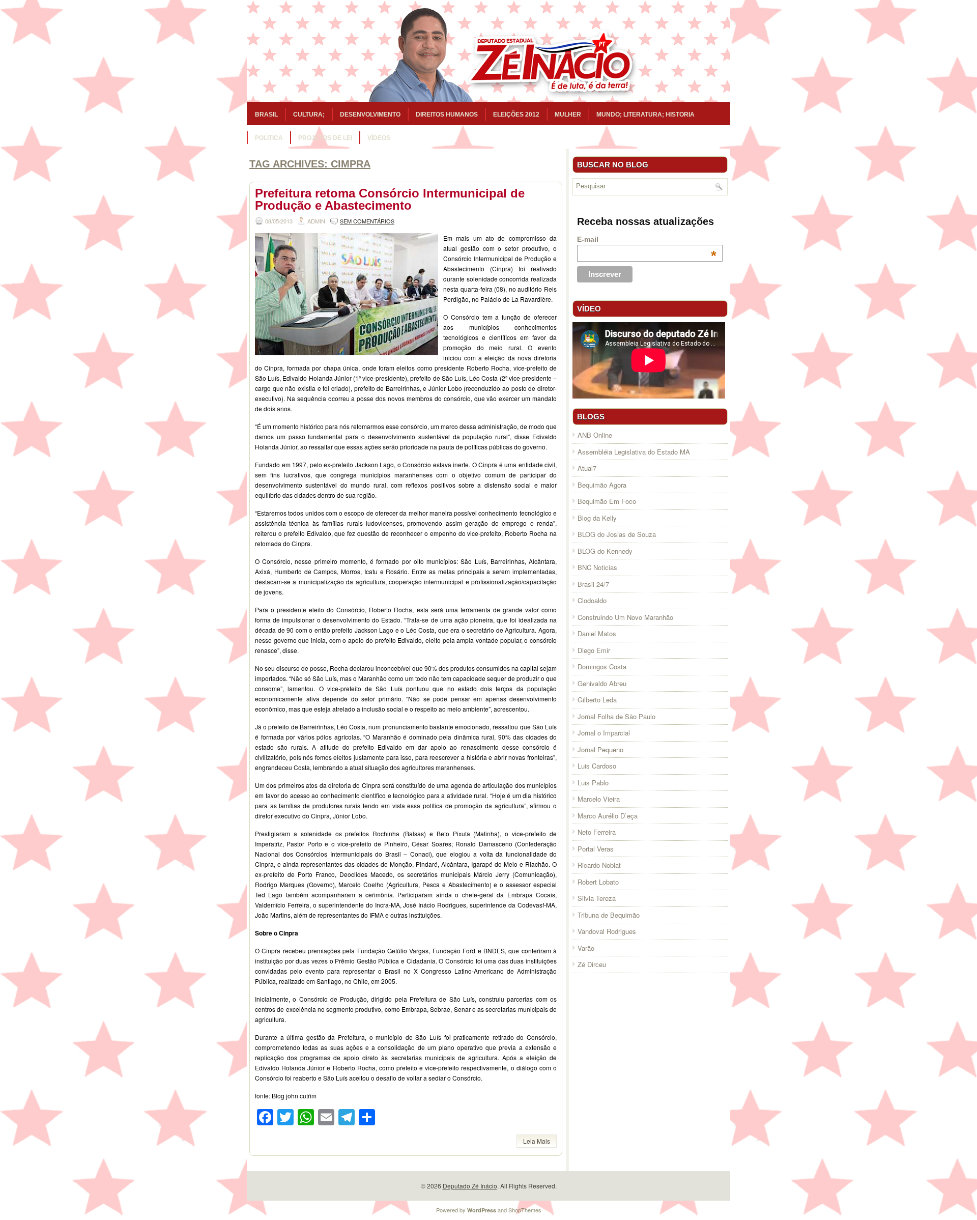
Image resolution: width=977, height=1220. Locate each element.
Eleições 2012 (516, 114)
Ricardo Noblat (599, 865)
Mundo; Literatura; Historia (645, 114)
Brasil (266, 114)
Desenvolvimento (370, 114)
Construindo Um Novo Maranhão (625, 617)
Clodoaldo (592, 600)
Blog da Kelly (597, 518)
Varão (586, 948)
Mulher (568, 114)
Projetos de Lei (325, 137)
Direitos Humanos (447, 114)
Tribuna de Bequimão (609, 915)
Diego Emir (594, 650)
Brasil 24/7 (593, 584)
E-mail (646, 239)
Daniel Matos (597, 633)
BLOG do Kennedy (605, 551)
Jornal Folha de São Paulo (616, 716)
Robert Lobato (598, 882)
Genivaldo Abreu (602, 683)
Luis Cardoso (597, 766)
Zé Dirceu (592, 964)
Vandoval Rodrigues (607, 931)
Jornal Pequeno (600, 749)
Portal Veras (596, 849)
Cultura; (309, 114)
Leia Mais (536, 1141)
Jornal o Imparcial (604, 732)
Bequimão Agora (602, 485)
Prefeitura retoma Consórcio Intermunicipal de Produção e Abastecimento (390, 199)
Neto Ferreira (597, 832)
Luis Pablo (593, 782)
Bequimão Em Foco (607, 501)
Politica (269, 137)
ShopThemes (524, 1210)
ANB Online (595, 435)
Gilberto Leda (597, 699)
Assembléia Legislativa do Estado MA (634, 452)
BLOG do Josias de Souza (617, 534)
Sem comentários (367, 221)
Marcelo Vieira (599, 799)
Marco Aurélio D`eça (608, 815)
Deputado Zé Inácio (470, 1185)
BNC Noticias (597, 567)
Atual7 (587, 468)
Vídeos (378, 137)
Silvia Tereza (597, 898)
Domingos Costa (602, 666)
